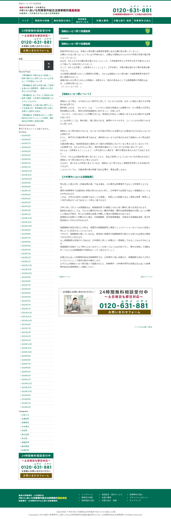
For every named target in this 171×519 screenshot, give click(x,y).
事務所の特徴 (42, 20)
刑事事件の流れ (142, 20)
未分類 (24, 438)
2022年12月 (27, 265)
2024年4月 (26, 202)
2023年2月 (26, 257)
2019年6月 (26, 407)
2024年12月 (27, 171)
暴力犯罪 (25, 434)
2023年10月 (27, 226)
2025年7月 (26, 143)
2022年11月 (27, 269)
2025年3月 (26, 159)
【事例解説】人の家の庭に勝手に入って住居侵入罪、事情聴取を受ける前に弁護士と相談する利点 (37, 108)
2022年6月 (26, 289)
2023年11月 (27, 222)
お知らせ (25, 415)
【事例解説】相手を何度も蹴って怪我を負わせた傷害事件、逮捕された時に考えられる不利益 (37, 88)
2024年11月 (27, 175)
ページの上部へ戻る (143, 327)
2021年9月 (26, 324)
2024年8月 (26, 187)
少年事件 (25, 427)
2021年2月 (26, 336)
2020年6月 (26, 368)
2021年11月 (27, 316)
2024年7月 (26, 191)
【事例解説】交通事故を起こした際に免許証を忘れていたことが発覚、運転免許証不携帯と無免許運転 (37, 118)
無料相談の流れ (62, 20)
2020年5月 (26, 372)
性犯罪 (24, 430)
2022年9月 (26, 277)
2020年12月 (27, 344)
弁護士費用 (102, 20)
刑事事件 (25, 423)
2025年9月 (26, 135)
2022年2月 (26, 305)
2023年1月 (26, 261)
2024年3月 (26, 206)
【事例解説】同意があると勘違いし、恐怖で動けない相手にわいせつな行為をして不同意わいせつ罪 (37, 78)
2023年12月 (27, 218)
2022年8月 (26, 281)
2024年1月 (26, 214)
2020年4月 (26, 376)
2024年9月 (26, 183)
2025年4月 (26, 155)
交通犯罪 (25, 419)
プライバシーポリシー (139, 497)
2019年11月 (27, 387)
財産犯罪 (25, 450)
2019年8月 (26, 399)
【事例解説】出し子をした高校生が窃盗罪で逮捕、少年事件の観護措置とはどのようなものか (37, 98)
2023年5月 (26, 246)
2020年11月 (27, 348)
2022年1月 (26, 309)
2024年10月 (27, 179)
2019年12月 (27, 383)
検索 (21, 59)
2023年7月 (26, 238)
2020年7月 (26, 364)
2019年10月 (27, 391)
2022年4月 (26, 297)
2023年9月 (26, 230)
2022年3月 (26, 301)
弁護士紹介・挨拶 (122, 20)
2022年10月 (27, 273)
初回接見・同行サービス (82, 20)
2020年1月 (26, 379)
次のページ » (146, 277)
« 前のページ (64, 277)
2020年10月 (27, 352)
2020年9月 (26, 356)
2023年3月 (26, 254)
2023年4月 (26, 250)
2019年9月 (26, 395)
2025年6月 (26, 147)
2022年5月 (26, 293)
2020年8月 (26, 360)
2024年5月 (26, 199)
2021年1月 (26, 340)
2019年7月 (26, 403)
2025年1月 (26, 167)
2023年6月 (26, 242)
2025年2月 (26, 163)
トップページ (25, 20)
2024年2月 (26, 210)
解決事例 (25, 446)
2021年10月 (27, 320)
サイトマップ (135, 500)
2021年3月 (26, 332)
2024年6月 (26, 194)
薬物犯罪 (25, 442)
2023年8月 (26, 234)
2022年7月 (26, 285)
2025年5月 (26, 151)
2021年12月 (27, 313)
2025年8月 (26, 139)
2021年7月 (26, 328)
